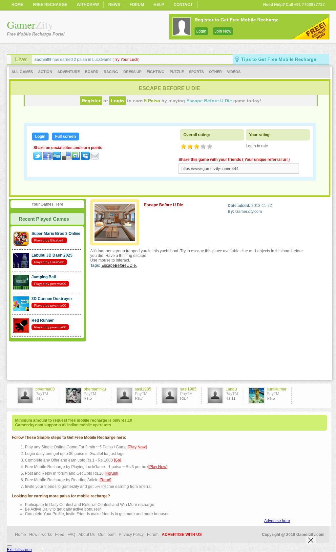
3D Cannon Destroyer (52, 298)
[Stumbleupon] (76, 159)
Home (20, 534)
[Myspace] (85, 159)
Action (45, 72)
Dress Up (132, 72)
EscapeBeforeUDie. (119, 265)
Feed (59, 534)
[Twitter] (37, 159)
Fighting (155, 72)
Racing (111, 72)
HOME (17, 4)
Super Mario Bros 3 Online (56, 233)
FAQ (71, 534)
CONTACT (183, 4)
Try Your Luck (126, 59)
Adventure (68, 72)
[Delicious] (66, 159)
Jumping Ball (44, 277)
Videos (234, 72)
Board (91, 72)
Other (215, 72)
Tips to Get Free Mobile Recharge (278, 59)
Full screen (65, 136)
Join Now (223, 31)
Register (91, 100)
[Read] (105, 480)
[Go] (117, 460)
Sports (196, 72)
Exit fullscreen (19, 549)
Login (201, 31)
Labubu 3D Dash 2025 (52, 255)
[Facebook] (47, 159)
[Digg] (56, 159)
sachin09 (43, 59)
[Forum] (111, 473)
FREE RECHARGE (50, 4)
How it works (40, 534)
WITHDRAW (88, 4)
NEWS (114, 4)
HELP (159, 4)
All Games (22, 72)
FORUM (137, 4)
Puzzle (177, 72)
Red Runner (43, 320)
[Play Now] (137, 447)
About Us (86, 534)
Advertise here (277, 520)
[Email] (95, 159)
